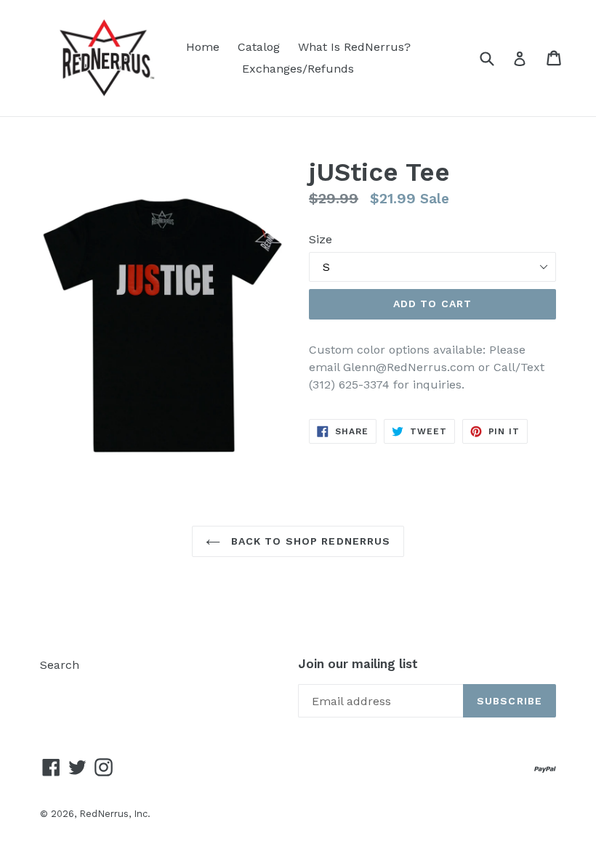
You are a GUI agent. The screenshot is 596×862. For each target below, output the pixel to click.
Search (59, 665)
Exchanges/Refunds (298, 69)
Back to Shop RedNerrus (309, 541)
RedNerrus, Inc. (114, 813)
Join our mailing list (358, 663)
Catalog (259, 47)
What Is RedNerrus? (354, 47)
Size (320, 239)
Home (203, 47)
